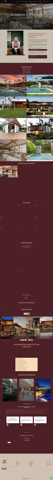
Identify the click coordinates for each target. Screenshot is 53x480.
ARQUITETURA (30, 1)
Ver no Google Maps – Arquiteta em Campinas (26, 473)
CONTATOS (44, 1)
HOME (16, 1)
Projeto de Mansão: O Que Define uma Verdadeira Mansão (6, 335)
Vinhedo (41, 317)
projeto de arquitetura (9, 389)
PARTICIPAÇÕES (36, 1)
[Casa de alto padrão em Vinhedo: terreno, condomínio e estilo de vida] (46, 328)
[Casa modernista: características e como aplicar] (19, 328)
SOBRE (19, 1)
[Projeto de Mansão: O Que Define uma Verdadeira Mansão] (6, 328)
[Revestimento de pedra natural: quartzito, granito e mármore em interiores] (33, 328)
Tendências (15, 317)
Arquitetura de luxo (3, 317)
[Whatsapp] (4, 468)
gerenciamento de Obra (43, 389)
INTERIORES (40, 1)
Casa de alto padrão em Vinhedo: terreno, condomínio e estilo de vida (46, 335)
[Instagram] (2, 468)
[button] (48, 13)
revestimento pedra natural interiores (31, 317)
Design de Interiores (26, 388)
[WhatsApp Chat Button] (51, 478)
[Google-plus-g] (5, 468)
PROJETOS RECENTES (24, 1)
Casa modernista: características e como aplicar (19, 335)
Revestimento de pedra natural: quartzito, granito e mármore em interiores (33, 335)
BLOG (47, 1)
